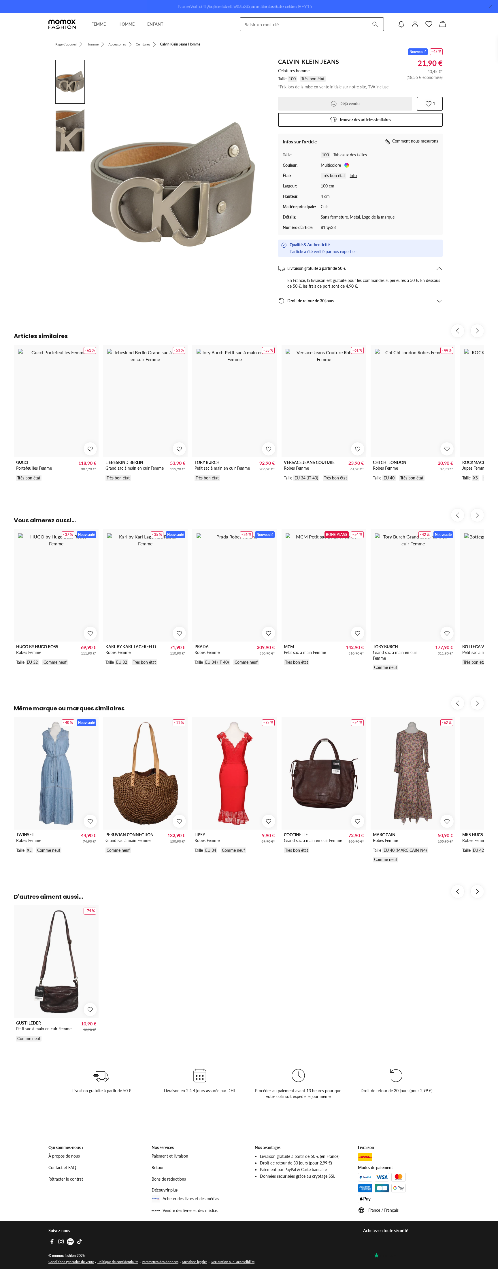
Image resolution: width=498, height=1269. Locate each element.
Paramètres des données (160, 1261)
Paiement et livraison (170, 1156)
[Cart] (443, 24)
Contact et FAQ (62, 1167)
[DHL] (365, 1157)
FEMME (98, 24)
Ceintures (143, 44)
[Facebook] (51, 1241)
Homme (92, 44)
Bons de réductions (169, 1179)
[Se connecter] (415, 24)
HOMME (126, 24)
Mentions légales (194, 1261)
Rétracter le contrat (65, 1179)
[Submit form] (374, 24)
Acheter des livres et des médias (191, 1198)
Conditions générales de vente (71, 1261)
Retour (158, 1167)
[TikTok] (79, 1241)
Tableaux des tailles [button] (350, 154)
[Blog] (70, 1241)
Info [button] (353, 175)
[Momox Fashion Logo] (62, 24)
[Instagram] (61, 1241)
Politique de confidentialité (117, 1261)
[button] (360, 120)
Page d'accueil (66, 44)
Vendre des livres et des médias (190, 1210)
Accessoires (117, 44)
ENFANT (155, 24)
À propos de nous (64, 1156)
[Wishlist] (429, 24)
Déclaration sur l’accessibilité (232, 1261)
